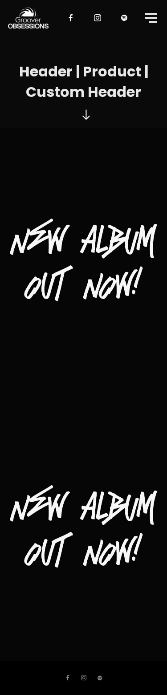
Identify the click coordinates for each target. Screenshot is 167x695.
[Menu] (150, 17)
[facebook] (71, 18)
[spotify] (125, 18)
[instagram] (98, 18)
